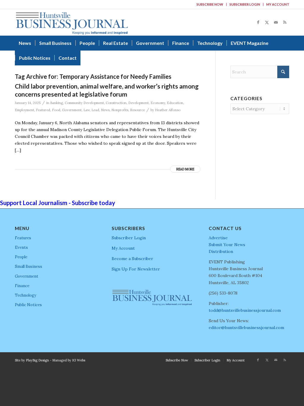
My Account (277, 4)
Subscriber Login (244, 4)
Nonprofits (119, 110)
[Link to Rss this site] (284, 22)
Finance (22, 285)
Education (175, 103)
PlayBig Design (37, 360)
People (21, 256)
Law (86, 110)
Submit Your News (227, 244)
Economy (158, 103)
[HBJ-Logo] (72, 22)
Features (23, 237)
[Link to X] (266, 22)
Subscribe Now (210, 4)
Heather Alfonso (167, 110)
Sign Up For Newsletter (136, 269)
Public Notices (28, 304)
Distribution (221, 251)
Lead (95, 110)
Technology (25, 295)
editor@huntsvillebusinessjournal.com (246, 327)
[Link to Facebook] (258, 22)
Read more (185, 169)
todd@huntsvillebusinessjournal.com (245, 310)
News (105, 110)
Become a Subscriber (132, 258)
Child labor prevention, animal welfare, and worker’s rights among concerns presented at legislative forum (107, 90)
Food (56, 110)
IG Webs (78, 360)
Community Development (84, 103)
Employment (24, 110)
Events (21, 247)
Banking (56, 103)
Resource (137, 110)
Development (138, 103)
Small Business (28, 266)
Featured (43, 110)
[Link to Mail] (275, 22)
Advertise (218, 237)
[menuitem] (210, 4)
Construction (116, 103)
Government (72, 110)
